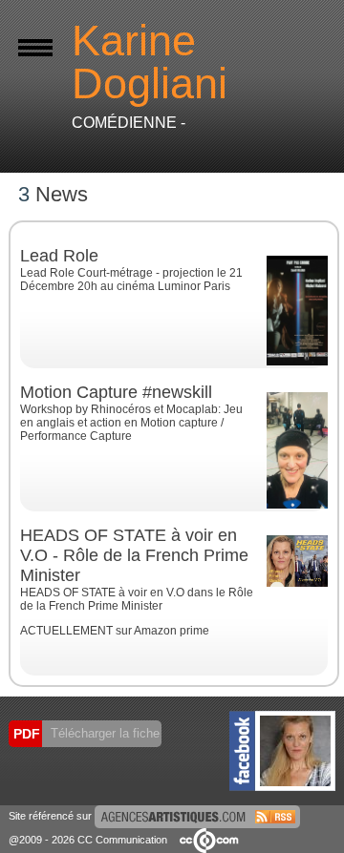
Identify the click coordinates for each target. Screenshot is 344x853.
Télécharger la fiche (103, 733)
